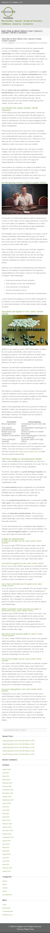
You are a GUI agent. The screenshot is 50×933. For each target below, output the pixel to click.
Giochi (4, 884)
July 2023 (5, 858)
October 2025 (6, 796)
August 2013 (6, 871)
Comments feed (7, 911)
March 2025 (6, 820)
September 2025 (7, 800)
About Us (16, 24)
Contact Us (28, 24)
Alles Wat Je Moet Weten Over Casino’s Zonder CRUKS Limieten (22, 40)
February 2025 (7, 824)
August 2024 (6, 841)
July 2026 (5, 773)
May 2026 (5, 776)
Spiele (4, 891)
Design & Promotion (33, 21)
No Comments (42, 43)
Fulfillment (6, 24)
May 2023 (5, 864)
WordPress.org (7, 915)
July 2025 (5, 807)
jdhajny (11, 43)
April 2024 (5, 851)
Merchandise (7, 21)
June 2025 (5, 810)
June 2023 (5, 861)
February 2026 (7, 783)
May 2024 (5, 847)
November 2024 (7, 830)
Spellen (5, 888)
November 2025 (7, 793)
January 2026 (7, 786)
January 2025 (7, 827)
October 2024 (6, 834)
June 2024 (5, 844)
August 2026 (6, 769)
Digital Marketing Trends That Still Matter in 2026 (18, 741)
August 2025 (6, 803)
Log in (4, 904)
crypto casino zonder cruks (28, 451)
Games (4, 881)
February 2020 (7, 868)
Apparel (18, 21)
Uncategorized (32, 43)
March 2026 (6, 779)
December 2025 (7, 790)
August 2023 (6, 854)
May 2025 (5, 813)
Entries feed (6, 908)
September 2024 (7, 837)
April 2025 (5, 817)
